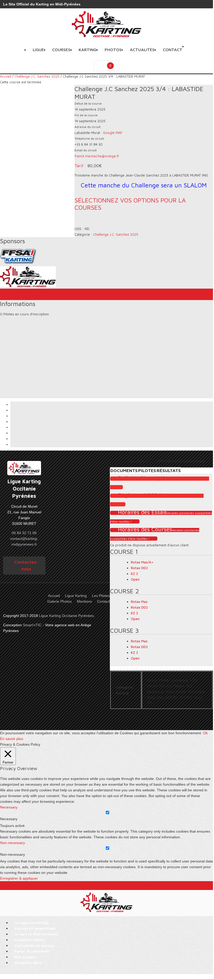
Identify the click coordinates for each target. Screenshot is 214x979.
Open (135, 579)
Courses (61, 49)
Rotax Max (139, 602)
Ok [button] (205, 733)
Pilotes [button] (147, 470)
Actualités (142, 49)
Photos (113, 49)
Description (138, 461)
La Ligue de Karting (31, 923)
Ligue (38, 49)
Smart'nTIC (32, 625)
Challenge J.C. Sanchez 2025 (37, 76)
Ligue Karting (76, 596)
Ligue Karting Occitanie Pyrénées (66, 616)
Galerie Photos (59, 601)
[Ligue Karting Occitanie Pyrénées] (24, 468)
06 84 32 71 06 (24, 533)
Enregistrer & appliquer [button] (19, 878)
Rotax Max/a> (142, 562)
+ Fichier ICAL (10, 291)
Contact (172, 49)
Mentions (84, 601)
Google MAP (112, 133)
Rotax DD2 (139, 568)
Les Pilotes (101, 596)
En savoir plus (11, 739)
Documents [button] (124, 470)
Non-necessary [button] (12, 843)
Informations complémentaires (181, 461)
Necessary (8, 819)
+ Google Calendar (14, 297)
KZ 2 (134, 574)
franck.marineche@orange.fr (97, 156)
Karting (87, 49)
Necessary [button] (8, 807)
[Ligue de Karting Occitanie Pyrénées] (106, 36)
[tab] (138, 461)
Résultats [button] (169, 470)
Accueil (5, 76)
